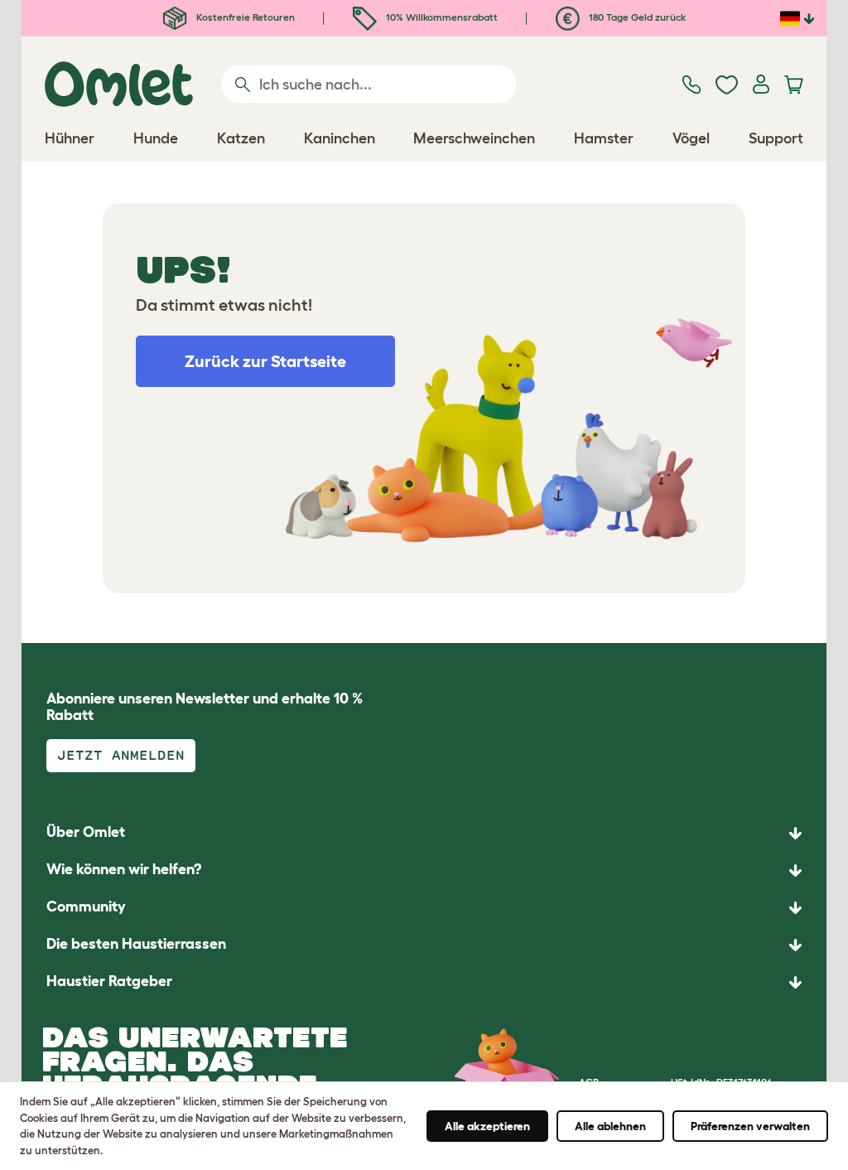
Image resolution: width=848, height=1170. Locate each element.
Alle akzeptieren (487, 1126)
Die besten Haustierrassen (136, 944)
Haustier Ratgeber (109, 981)
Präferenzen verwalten (750, 1126)
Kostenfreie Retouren (244, 17)
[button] (424, 982)
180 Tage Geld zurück (636, 17)
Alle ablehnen (610, 1126)
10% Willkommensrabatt (440, 17)
